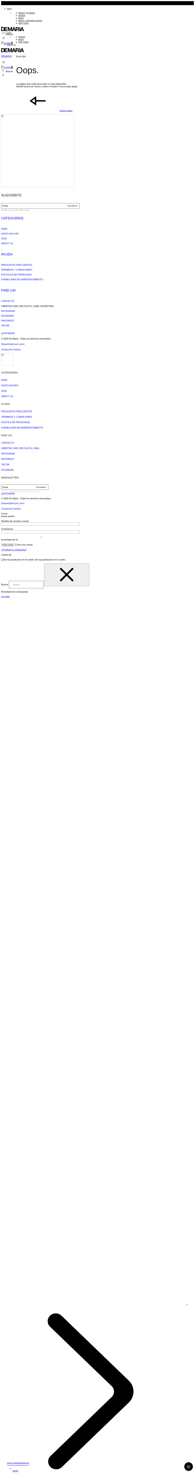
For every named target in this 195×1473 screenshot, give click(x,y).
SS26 (4, 238)
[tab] (97, 218)
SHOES (21, 37)
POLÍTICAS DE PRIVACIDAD (16, 274)
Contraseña (7, 529)
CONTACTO (7, 301)
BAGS (21, 18)
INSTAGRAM (8, 311)
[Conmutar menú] (2, 26)
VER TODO (23, 23)
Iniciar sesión (7, 545)
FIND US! (8, 290)
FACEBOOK (7, 316)
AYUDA (7, 254)
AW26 (9, 9)
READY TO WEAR (26, 13)
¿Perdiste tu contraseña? (14, 550)
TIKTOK (5, 325)
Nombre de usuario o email (15, 521)
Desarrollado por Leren (13, 344)
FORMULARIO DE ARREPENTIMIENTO (22, 279)
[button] (4, 380)
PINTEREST (7, 321)
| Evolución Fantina (11, 349)
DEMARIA (6, 56)
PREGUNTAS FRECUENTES (16, 265)
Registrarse (24, 1463)
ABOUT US (11, 45)
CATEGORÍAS (12, 218)
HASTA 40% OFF (10, 234)
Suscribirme (72, 206)
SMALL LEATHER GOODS (30, 21)
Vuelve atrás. (66, 111)
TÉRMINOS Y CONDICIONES (16, 270)
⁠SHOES (21, 15)
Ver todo (5, 596)
